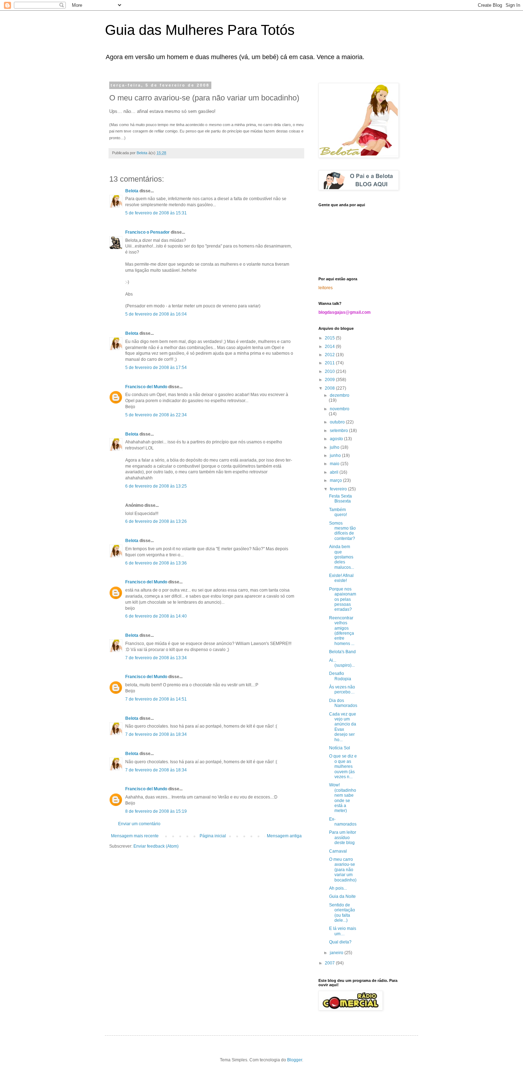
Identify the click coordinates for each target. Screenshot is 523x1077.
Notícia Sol (339, 747)
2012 (330, 354)
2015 (330, 337)
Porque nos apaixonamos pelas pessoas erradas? (342, 599)
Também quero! (338, 512)
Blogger (294, 1059)
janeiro (337, 952)
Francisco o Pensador (147, 232)
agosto (337, 438)
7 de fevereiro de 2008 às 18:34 (156, 734)
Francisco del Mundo (146, 386)
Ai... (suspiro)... (342, 663)
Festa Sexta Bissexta (340, 499)
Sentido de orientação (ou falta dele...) (342, 912)
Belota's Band (342, 651)
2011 (330, 362)
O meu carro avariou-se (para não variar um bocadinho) (342, 870)
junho (336, 455)
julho (335, 447)
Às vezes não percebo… (342, 689)
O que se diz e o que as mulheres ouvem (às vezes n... (343, 766)
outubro (338, 422)
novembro (339, 408)
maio (335, 463)
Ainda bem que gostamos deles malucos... (341, 557)
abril (334, 472)
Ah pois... (338, 888)
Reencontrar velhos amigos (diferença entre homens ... (341, 630)
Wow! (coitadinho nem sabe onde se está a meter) (342, 797)
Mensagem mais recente (135, 835)
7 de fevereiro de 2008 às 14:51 (156, 699)
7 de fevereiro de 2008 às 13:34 (156, 657)
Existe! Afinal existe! (341, 578)
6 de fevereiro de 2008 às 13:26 (156, 521)
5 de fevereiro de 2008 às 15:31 (156, 212)
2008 (330, 388)
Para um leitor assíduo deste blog (342, 837)
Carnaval (338, 851)
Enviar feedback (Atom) (156, 846)
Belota (131, 190)
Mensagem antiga (284, 835)
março (336, 480)
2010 (330, 371)
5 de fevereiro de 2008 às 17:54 (156, 367)
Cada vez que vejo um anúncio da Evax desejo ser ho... (342, 727)
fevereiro (339, 489)
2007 (330, 963)
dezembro (339, 395)
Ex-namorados (342, 822)
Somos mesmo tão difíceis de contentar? (342, 531)
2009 (330, 379)
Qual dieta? (340, 942)
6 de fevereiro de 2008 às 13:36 (156, 563)
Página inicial (213, 835)
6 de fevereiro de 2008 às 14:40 (156, 616)
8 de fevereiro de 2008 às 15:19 (156, 811)
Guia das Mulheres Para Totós (200, 30)
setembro (339, 430)
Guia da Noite (342, 896)
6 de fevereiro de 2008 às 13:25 (156, 486)
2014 (330, 346)
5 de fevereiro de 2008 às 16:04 (156, 314)
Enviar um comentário (139, 823)
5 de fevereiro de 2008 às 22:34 (156, 414)
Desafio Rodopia (340, 676)
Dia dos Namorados (343, 703)
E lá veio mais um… (342, 931)
